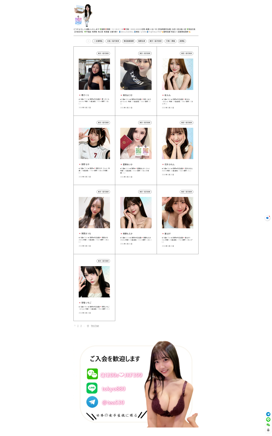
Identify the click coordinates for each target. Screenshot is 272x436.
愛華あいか (126, 122)
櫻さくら (84, 53)
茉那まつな (85, 191)
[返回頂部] (268, 430)
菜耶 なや (84, 122)
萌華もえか (126, 191)
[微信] (268, 425)
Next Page (95, 326)
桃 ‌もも (167, 53)
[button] (88, 41)
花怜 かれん (168, 122)
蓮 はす (167, 191)
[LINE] (268, 419)
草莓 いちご (85, 260)
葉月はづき (126, 53)
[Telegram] (268, 414)
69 (88, 326)
